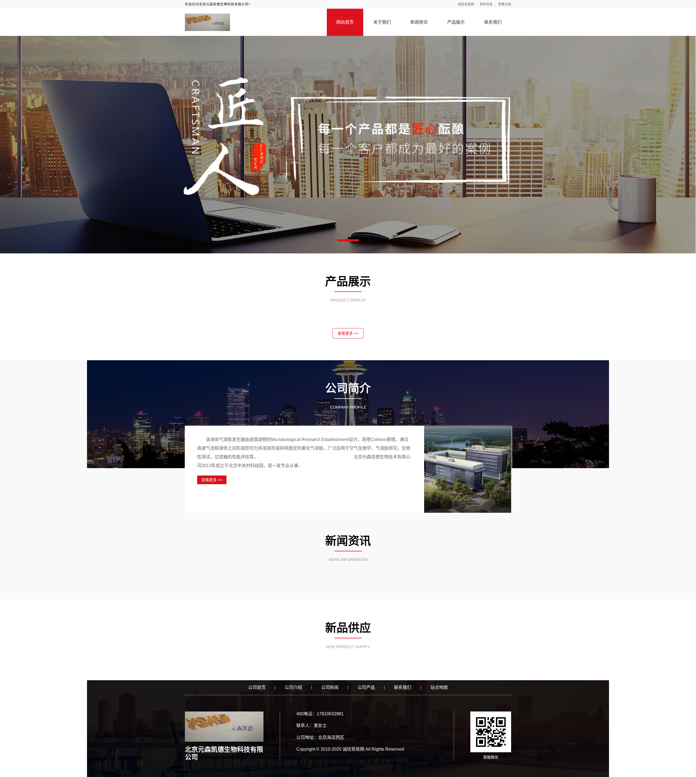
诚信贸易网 (466, 4)
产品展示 (456, 22)
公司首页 (257, 687)
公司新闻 (329, 687)
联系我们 (493, 22)
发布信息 (486, 4)
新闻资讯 (419, 22)
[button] (348, 240)
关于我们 (382, 22)
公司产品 (366, 687)
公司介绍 (293, 687)
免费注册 (504, 4)
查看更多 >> (348, 333)
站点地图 (439, 687)
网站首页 (345, 22)
